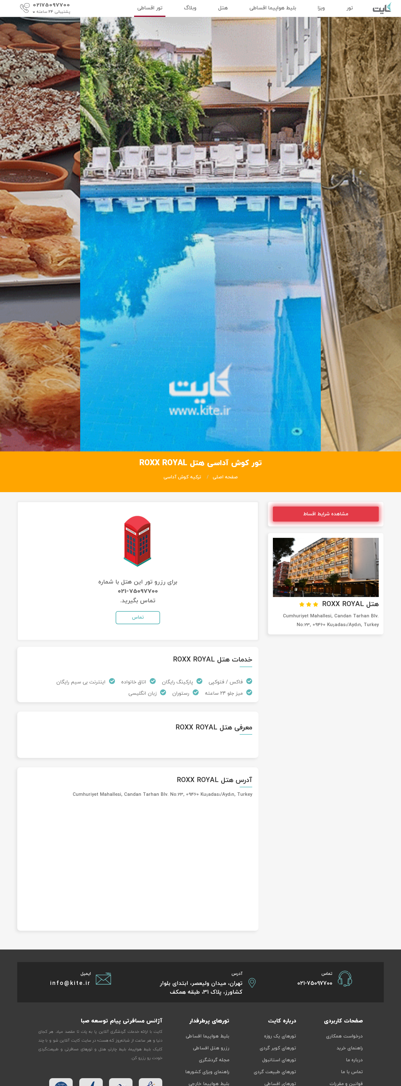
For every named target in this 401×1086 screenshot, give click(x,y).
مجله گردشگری (214, 1060)
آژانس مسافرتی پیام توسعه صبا (121, 1021)
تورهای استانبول (279, 1060)
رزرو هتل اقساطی (211, 1048)
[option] (200, 234)
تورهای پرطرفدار (209, 1021)
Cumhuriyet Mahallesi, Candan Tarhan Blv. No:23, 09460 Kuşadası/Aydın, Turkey (162, 794)
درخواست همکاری (344, 1036)
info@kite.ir (70, 983)
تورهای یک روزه (280, 1036)
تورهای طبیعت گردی (275, 1072)
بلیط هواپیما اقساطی (207, 1036)
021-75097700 (138, 591)
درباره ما (354, 1060)
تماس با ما (352, 1072)
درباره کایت (282, 1021)
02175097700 (51, 5)
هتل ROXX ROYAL (350, 604)
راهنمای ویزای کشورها (207, 1072)
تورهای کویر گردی (278, 1048)
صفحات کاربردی (343, 1021)
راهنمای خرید (349, 1048)
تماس (138, 617)
